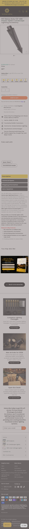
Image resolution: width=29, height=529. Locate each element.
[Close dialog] (27, 256)
